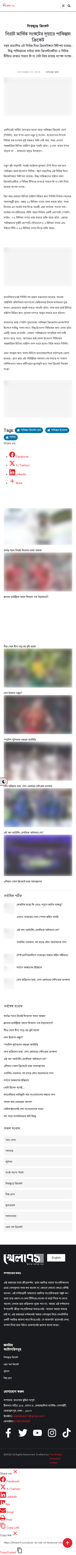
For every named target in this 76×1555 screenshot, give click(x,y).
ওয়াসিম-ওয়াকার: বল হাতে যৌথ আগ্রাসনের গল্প (41, 942)
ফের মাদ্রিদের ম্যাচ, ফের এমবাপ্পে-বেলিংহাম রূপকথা (28, 786)
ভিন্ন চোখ (10, 1194)
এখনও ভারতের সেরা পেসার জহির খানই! (38, 917)
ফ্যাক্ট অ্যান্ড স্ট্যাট (15, 1172)
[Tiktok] (66, 1432)
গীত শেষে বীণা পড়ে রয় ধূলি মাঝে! (20, 646)
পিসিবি (13, 437)
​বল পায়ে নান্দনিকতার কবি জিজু (20, 1116)
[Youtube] (37, 1432)
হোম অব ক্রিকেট (14, 1227)
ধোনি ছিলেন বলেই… (14, 1087)
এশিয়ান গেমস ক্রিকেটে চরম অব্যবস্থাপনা (23, 881)
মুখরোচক (10, 1205)
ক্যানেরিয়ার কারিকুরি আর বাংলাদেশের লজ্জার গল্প (29, 1094)
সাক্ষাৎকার (11, 1216)
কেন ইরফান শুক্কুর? (13, 693)
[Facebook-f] (8, 1432)
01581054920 (22, 1421)
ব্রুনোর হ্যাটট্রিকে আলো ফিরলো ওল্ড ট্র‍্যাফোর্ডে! (26, 597)
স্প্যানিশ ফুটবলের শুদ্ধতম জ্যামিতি (20, 739)
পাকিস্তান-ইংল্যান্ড (59, 430)
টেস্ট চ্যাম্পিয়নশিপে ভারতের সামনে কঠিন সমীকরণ (42, 955)
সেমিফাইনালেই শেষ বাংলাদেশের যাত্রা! (24, 1109)
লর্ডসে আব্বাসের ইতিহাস (29, 967)
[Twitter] (22, 1432)
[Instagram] (52, 1432)
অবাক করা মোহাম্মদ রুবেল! (18, 1102)
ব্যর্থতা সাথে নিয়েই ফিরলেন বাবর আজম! (23, 550)
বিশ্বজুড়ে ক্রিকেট (38, 26)
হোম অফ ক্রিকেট (11, 1364)
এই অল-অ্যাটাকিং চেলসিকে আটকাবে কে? (24, 832)
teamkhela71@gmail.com (28, 1416)
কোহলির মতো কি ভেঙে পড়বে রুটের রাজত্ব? (40, 904)
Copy (8, 1552)
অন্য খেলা (11, 1140)
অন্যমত (9, 1150)
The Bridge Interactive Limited (55, 1458)
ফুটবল (9, 1161)
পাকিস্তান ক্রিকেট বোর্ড (31, 430)
